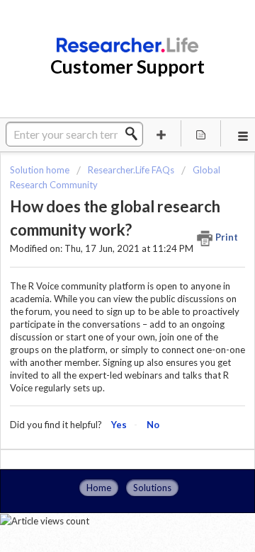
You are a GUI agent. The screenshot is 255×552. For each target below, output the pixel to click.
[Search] (135, 134)
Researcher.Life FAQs (131, 170)
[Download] (101, 262)
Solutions (152, 487)
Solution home (41, 170)
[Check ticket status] (201, 133)
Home (98, 487)
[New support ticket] (161, 133)
